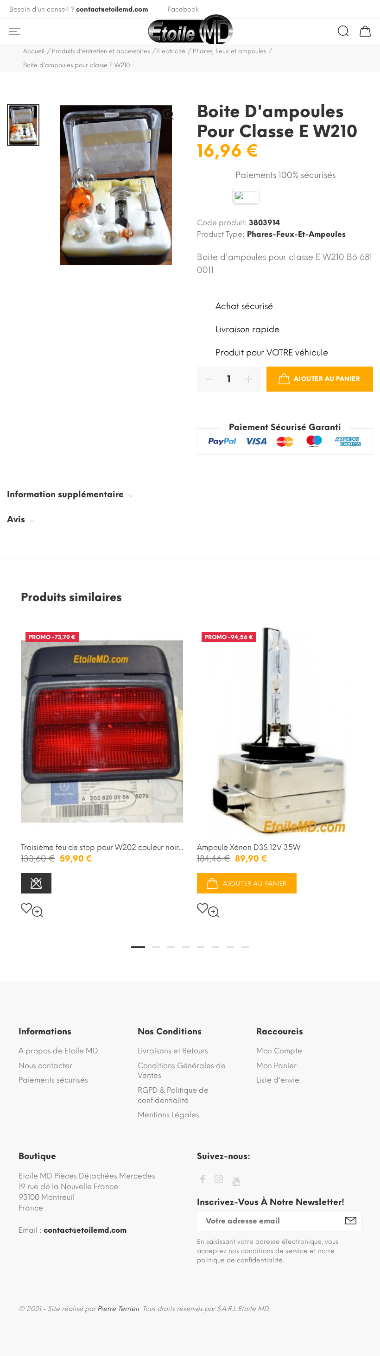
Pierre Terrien (118, 1309)
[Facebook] (202, 1180)
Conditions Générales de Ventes (182, 1070)
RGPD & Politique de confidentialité (173, 1095)
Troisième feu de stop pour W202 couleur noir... (102, 847)
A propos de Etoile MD (58, 1050)
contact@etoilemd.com (112, 9)
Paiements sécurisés (53, 1080)
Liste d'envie (277, 1080)
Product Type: (221, 234)
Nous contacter (45, 1065)
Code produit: (222, 222)
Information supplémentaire (66, 494)
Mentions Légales (168, 1114)
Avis (17, 519)
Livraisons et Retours (173, 1050)
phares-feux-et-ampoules (296, 234)
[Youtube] (236, 1181)
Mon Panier (276, 1065)
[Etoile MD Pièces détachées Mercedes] (190, 31)
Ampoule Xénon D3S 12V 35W (248, 847)
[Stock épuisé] (36, 883)
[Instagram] (218, 1180)
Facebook (183, 9)
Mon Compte (279, 1050)
